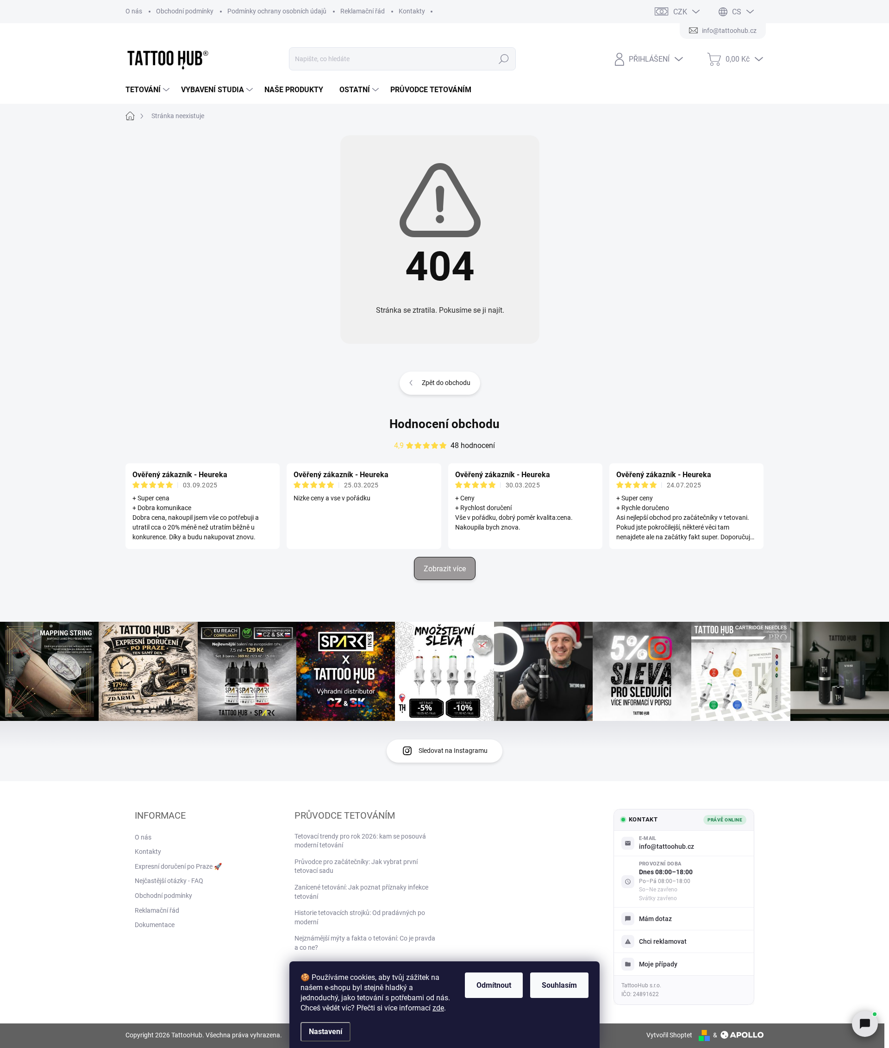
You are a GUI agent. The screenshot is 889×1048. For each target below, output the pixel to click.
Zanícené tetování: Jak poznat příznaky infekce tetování (361, 892)
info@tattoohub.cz (666, 846)
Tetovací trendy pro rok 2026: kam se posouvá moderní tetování (360, 841)
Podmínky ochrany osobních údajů (276, 11)
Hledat (504, 59)
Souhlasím (559, 985)
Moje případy (658, 964)
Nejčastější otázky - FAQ (169, 880)
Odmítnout (493, 985)
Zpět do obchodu (446, 382)
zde (438, 1008)
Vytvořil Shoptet (669, 1035)
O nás (133, 11)
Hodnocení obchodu (444, 424)
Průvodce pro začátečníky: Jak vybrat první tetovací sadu (356, 866)
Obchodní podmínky (184, 11)
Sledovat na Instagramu (453, 750)
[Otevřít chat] (865, 1024)
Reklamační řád (362, 11)
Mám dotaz (655, 918)
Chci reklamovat (663, 941)
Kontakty (412, 11)
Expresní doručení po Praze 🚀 (178, 866)
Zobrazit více (445, 568)
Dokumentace (155, 924)
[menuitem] (148, 90)
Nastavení (325, 1031)
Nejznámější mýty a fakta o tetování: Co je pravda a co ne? (364, 942)
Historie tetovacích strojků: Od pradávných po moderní (359, 917)
